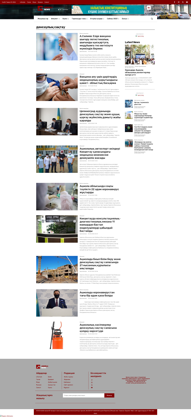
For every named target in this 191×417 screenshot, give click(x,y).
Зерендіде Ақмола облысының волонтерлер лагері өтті (137, 72)
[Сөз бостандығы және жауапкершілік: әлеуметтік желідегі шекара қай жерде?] (129, 128)
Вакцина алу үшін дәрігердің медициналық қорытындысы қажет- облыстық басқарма (98, 79)
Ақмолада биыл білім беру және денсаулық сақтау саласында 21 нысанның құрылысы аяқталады (100, 264)
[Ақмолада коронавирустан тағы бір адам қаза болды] (57, 303)
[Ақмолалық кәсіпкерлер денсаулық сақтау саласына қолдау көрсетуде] (57, 335)
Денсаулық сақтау (139, 100)
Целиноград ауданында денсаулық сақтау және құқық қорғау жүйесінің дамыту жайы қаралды (100, 116)
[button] (152, 19)
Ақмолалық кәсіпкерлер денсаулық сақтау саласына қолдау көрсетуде (98, 328)
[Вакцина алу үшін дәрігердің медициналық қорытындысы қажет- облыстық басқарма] (57, 87)
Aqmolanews (83, 51)
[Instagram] (179, 2)
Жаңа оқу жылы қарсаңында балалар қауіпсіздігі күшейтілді (143, 116)
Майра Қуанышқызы (140, 66)
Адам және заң (138, 124)
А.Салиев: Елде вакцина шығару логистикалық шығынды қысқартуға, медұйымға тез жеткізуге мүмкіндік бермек (96, 42)
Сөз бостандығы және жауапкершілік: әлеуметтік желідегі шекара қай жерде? (143, 130)
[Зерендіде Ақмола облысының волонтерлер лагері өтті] (140, 54)
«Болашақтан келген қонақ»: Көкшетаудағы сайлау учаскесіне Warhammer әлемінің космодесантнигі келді (143, 146)
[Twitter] (183, 2)
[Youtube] (187, 2)
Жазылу (109, 395)
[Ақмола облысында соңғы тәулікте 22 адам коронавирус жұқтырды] (57, 196)
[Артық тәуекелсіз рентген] (129, 104)
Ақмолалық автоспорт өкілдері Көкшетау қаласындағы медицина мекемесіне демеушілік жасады (100, 153)
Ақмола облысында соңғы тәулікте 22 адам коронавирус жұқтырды (99, 189)
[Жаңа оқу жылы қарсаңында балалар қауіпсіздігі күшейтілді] (129, 115)
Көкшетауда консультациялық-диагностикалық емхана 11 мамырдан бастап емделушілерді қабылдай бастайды (100, 225)
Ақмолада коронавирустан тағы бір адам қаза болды (97, 294)
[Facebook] (174, 2)
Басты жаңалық (84, 33)
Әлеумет (82, 74)
